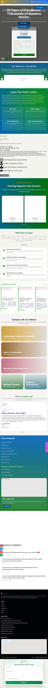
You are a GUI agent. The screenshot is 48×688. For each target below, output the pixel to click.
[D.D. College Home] (17, 2)
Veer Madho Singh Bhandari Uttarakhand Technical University (14, 622)
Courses (3, 606)
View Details (6, 506)
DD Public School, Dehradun (7, 629)
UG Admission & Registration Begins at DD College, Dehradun (25, 300)
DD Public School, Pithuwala (7, 633)
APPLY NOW (41, 7)
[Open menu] (2, 2)
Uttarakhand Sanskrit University (8, 627)
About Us (3, 604)
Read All (4, 547)
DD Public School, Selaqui (6, 631)
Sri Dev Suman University (6, 618)
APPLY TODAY (24, 23)
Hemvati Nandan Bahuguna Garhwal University (11, 620)
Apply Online (4, 608)
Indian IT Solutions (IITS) (41, 657)
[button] (3, 58)
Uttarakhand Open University (7, 625)
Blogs (2, 612)
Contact (2, 610)
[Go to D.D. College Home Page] (10, 593)
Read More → (5, 308)
